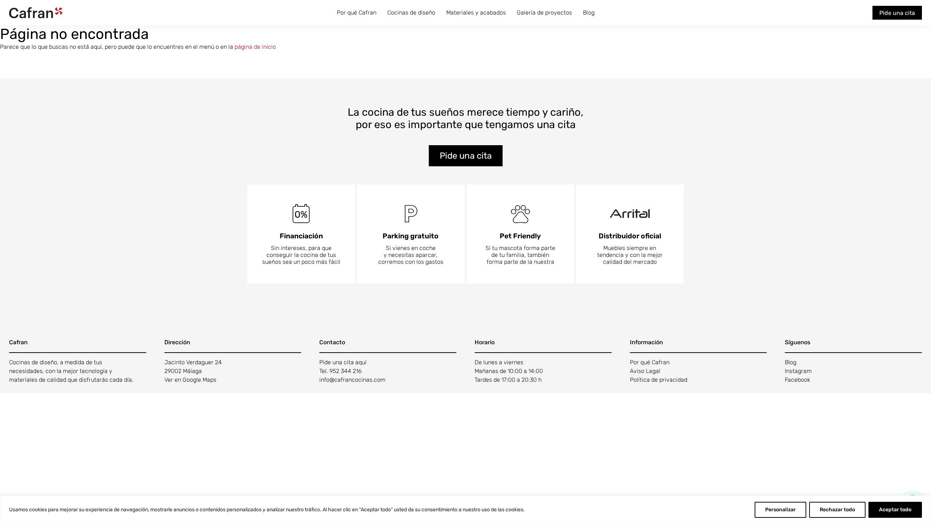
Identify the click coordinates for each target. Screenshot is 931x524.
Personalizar (780, 510)
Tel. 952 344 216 (340, 371)
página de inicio (255, 46)
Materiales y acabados (476, 12)
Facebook (797, 379)
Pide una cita (897, 12)
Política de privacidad (658, 379)
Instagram (798, 371)
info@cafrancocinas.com (352, 379)
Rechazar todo (837, 510)
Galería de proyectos (544, 12)
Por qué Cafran (356, 12)
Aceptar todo (895, 510)
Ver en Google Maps (190, 379)
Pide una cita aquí (343, 362)
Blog (589, 12)
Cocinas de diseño (411, 12)
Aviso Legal (645, 371)
